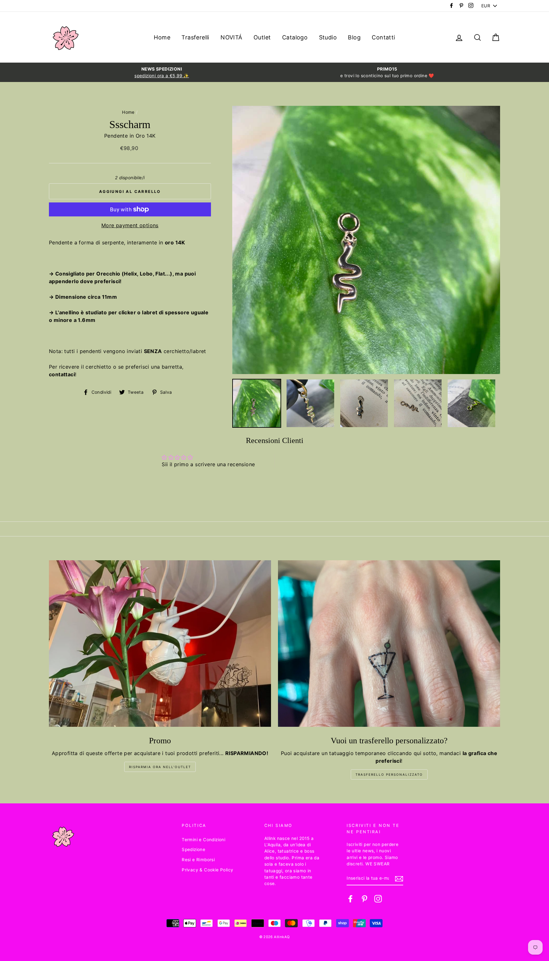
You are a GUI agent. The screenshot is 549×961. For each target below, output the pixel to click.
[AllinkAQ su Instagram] (378, 899)
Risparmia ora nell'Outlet (160, 767)
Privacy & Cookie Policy (207, 869)
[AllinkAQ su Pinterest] (364, 899)
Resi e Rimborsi (198, 859)
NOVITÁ (231, 37)
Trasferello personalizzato (389, 774)
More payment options (130, 225)
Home (162, 37)
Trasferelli (195, 37)
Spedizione (193, 849)
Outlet (262, 37)
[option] (161, 72)
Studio (328, 37)
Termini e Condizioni (203, 839)
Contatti (383, 37)
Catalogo (295, 37)
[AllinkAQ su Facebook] (350, 899)
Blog (354, 37)
